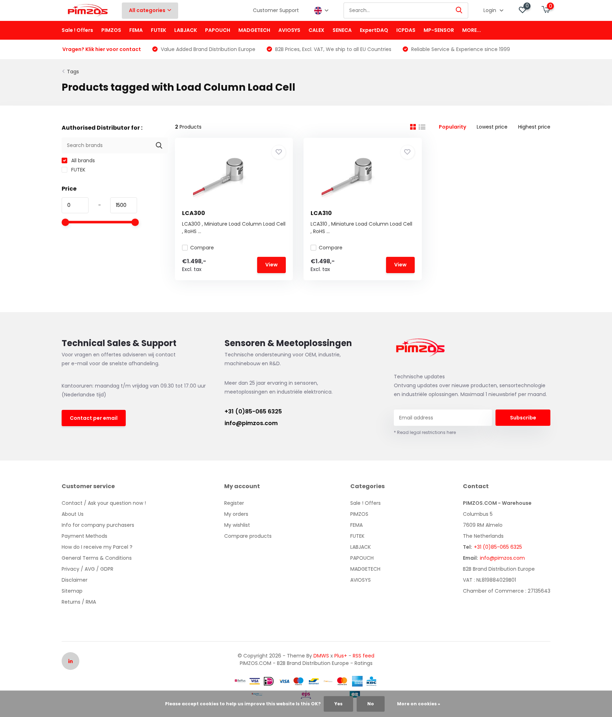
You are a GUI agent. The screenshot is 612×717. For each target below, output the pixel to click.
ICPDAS (405, 30)
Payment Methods (84, 536)
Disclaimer (74, 579)
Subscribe (523, 417)
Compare (202, 247)
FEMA (136, 30)
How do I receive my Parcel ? (97, 547)
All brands (82, 160)
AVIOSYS (289, 30)
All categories (147, 10)
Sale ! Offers (77, 30)
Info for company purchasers (98, 525)
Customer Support (276, 10)
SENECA (342, 30)
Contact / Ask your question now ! (104, 503)
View (271, 264)
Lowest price (492, 126)
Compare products (248, 536)
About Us (73, 514)
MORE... (471, 30)
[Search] (459, 10)
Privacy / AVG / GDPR (87, 568)
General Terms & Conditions (97, 557)
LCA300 (193, 213)
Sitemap (72, 590)
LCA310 (321, 213)
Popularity (452, 126)
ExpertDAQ (374, 30)
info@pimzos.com (251, 423)
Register (234, 503)
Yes (338, 704)
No (370, 704)
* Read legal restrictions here (425, 432)
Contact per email (94, 418)
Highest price (534, 126)
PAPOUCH (217, 30)
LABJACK (185, 30)
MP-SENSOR (439, 30)
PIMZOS (111, 30)
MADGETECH (254, 30)
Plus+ (340, 655)
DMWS (321, 655)
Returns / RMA (79, 601)
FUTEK (158, 30)
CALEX (316, 30)
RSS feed (363, 655)
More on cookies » (418, 704)
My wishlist (237, 525)
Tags (73, 71)
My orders (236, 514)
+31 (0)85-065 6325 (253, 411)
